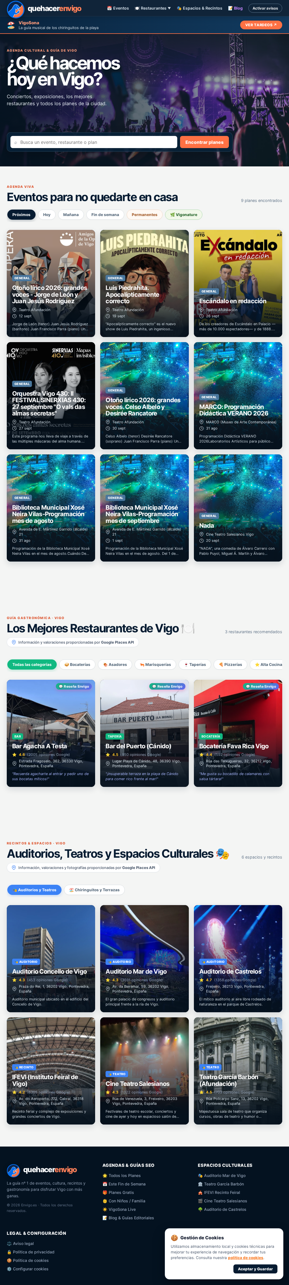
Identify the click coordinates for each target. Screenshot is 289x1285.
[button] (51, 283)
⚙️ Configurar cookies (28, 1268)
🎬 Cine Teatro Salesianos (222, 1200)
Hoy (47, 214)
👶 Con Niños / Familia (123, 1200)
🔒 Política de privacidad (30, 1251)
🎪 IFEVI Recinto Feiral (219, 1192)
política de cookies (245, 1257)
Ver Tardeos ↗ (261, 25)
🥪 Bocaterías (77, 664)
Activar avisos (265, 8)
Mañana (71, 214)
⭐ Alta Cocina (268, 664)
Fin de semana (105, 214)
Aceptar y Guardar (255, 1269)
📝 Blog (235, 8)
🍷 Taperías (195, 664)
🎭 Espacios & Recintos (199, 8)
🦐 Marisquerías (155, 664)
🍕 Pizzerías (230, 664)
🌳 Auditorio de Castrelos (222, 1209)
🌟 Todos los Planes (121, 1175)
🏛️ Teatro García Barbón (221, 1183)
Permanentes (144, 214)
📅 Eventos (118, 8)
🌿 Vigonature (183, 214)
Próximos (21, 214)
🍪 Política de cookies (28, 1260)
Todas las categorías (32, 664)
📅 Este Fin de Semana (124, 1183)
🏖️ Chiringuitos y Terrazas (94, 890)
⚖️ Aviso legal (20, 1243)
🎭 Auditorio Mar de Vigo (222, 1175)
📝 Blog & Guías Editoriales (128, 1217)
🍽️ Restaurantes (153, 8)
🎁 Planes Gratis (118, 1192)
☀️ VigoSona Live (119, 1209)
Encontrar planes (204, 142)
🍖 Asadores (115, 664)
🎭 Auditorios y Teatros (34, 890)
